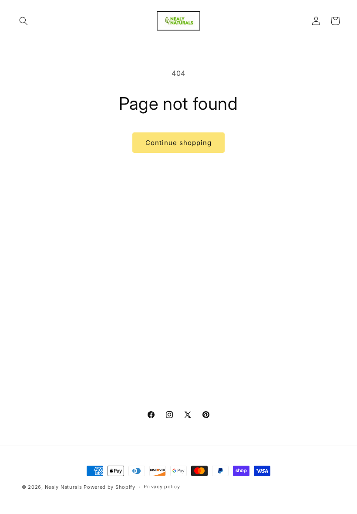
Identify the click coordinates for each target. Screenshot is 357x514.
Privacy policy (162, 487)
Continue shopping (178, 143)
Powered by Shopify (109, 487)
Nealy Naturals (63, 487)
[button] (23, 20)
